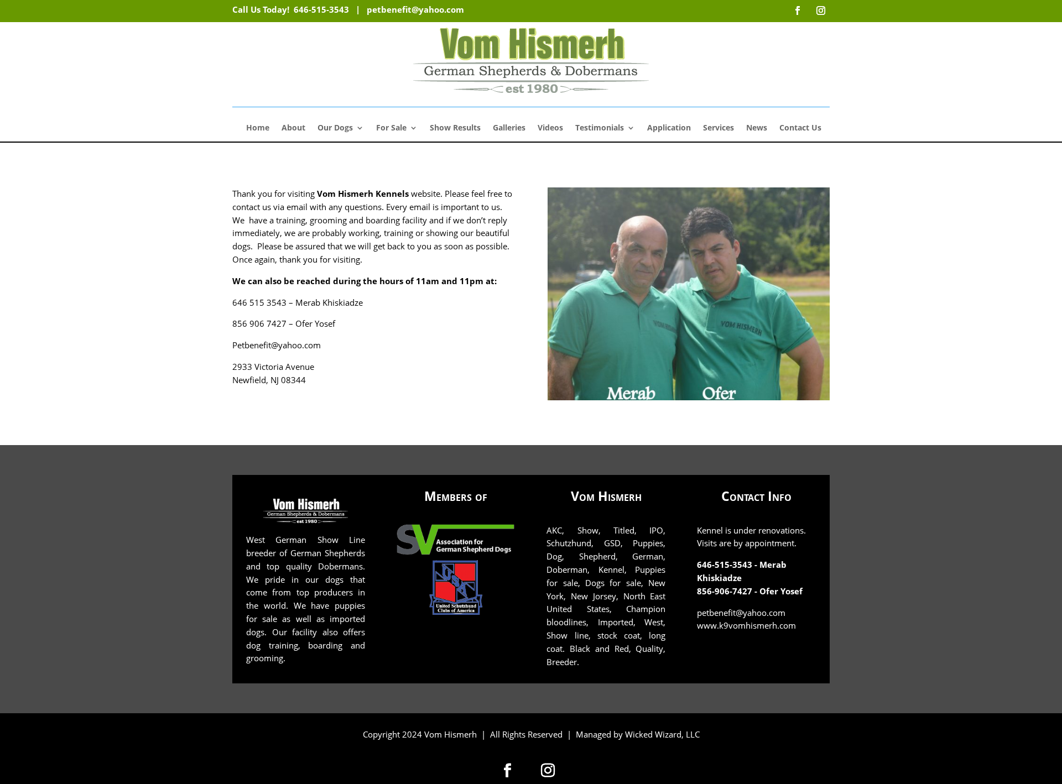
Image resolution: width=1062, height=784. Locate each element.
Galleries (509, 128)
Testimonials (599, 128)
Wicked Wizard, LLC (662, 734)
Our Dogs (335, 128)
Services (718, 128)
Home (257, 128)
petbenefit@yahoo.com (415, 9)
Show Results (455, 128)
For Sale (391, 128)
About (293, 128)
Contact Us (800, 128)
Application (669, 128)
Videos (550, 128)
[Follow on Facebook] (508, 770)
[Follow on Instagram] (548, 770)
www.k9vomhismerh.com (746, 625)
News (756, 128)
